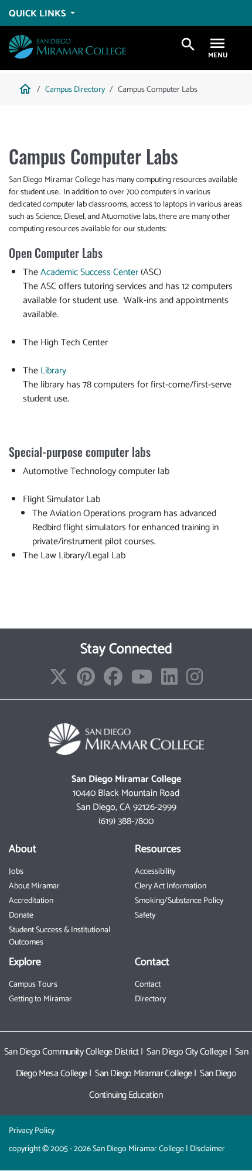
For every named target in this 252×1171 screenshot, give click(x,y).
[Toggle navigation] (217, 45)
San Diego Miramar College (143, 1073)
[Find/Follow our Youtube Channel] (141, 681)
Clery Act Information (170, 886)
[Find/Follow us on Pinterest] (86, 681)
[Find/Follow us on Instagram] (194, 681)
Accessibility (155, 871)
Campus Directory (75, 90)
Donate (21, 915)
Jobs (16, 871)
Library (53, 371)
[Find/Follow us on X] (58, 681)
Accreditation (31, 901)
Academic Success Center (89, 272)
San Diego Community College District (71, 1052)
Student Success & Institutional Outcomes (59, 936)
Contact (148, 984)
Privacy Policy (32, 1131)
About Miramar (34, 886)
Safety (145, 915)
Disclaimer (207, 1149)
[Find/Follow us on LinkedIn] (169, 681)
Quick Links (38, 13)
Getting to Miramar (40, 999)
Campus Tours (33, 984)
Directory (150, 999)
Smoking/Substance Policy (179, 901)
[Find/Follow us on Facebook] (113, 681)
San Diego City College (187, 1052)
